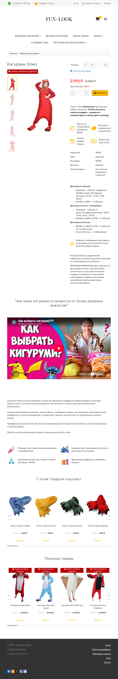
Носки (97, 36)
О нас (76, 3)
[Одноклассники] (13, 671)
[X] (17, 671)
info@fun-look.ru (46, 3)
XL (105, 65)
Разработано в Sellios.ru (17, 654)
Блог (108, 658)
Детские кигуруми (57, 36)
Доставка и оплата (91, 3)
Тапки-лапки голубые (20, 526)
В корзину (101, 93)
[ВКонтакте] (9, 671)
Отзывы (107, 3)
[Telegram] (25, 671)
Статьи (107, 662)
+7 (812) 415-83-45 (21, 3)
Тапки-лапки (81, 36)
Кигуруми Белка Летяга (72, 605)
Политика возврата (101, 649)
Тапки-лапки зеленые (72, 526)
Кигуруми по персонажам (68, 42)
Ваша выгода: (76, 86)
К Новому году (39, 42)
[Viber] (21, 671)
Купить (20, 540)
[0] (97, 19)
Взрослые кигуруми (27, 36)
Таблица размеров (81, 71)
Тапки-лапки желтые (46, 526)
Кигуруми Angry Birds (20, 605)
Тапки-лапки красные (98, 526)
